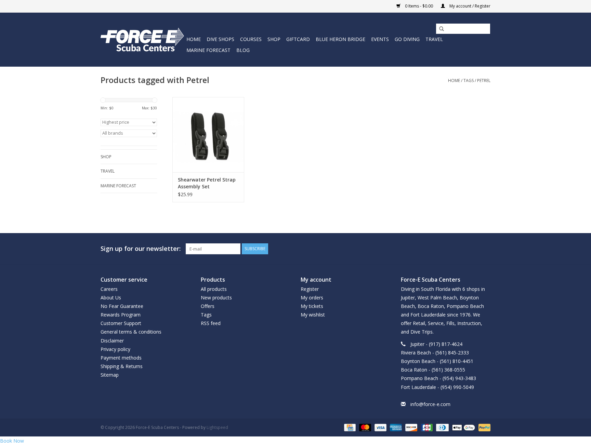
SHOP (273, 39)
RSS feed (211, 323)
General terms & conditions (131, 331)
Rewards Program (121, 314)
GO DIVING (407, 39)
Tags (468, 80)
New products (216, 297)
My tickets (312, 306)
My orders (312, 297)
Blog (243, 50)
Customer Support (121, 323)
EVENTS (380, 39)
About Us (111, 297)
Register (310, 289)
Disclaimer (112, 340)
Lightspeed (217, 427)
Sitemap (110, 375)
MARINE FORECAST (208, 50)
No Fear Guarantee (122, 306)
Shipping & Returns (122, 366)
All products (214, 289)
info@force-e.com (430, 404)
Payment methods (121, 357)
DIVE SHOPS (220, 39)
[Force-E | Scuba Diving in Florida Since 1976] (142, 39)
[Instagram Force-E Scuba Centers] (485, 248)
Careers (109, 289)
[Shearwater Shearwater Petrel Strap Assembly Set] (208, 134)
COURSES (251, 39)
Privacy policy (115, 349)
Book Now (12, 440)
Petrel (483, 80)
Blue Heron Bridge (340, 39)
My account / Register (469, 6)
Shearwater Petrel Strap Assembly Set (207, 183)
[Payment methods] (349, 427)
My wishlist (313, 314)
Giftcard (298, 39)
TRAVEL (434, 39)
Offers (207, 306)
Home (193, 39)
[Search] (439, 29)
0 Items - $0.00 (419, 6)
